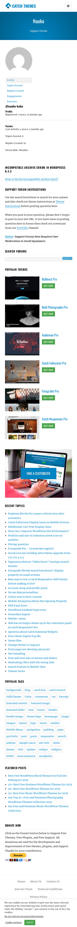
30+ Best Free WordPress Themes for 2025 (34, 788)
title (20, 749)
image (65, 716)
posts (33, 736)
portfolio (12, 736)
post (24, 736)
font (31, 709)
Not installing (16, 653)
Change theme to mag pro (24, 644)
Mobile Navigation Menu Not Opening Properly (37, 601)
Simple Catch (27, 742)
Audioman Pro (50, 335)
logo (33, 723)
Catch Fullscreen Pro (54, 363)
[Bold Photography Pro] (23, 315)
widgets (56, 749)
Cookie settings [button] (13, 922)
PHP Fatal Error (17, 605)
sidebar (11, 742)
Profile (10, 80)
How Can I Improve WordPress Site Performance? (38, 531)
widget (43, 749)
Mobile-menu (17, 618)
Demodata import (19, 614)
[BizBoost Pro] (23, 287)
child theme (13, 696)
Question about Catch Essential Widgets (33, 631)
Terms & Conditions (49, 889)
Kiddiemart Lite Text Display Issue (29, 526)
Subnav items (16, 671)
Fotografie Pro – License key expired (31, 548)
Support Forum (38, 31)
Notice (9, 236)
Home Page (34, 716)
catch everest (57, 690)
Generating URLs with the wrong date (31, 662)
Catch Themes (24, 6)
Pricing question (18, 544)
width (10, 756)
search (62, 736)
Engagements (14, 96)
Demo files (14, 640)
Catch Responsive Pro (55, 419)
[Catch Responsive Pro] (23, 427)
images (10, 723)
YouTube (22, 227)
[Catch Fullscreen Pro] (23, 371)
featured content (16, 703)
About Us (35, 881)
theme (10, 749)
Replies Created (15, 90)
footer (41, 709)
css (54, 696)
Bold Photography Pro (55, 307)
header (53, 709)
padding (49, 729)
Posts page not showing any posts (29, 649)
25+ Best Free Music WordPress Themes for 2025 (38, 793)
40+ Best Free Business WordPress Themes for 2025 (40, 784)
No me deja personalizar (23, 592)
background (13, 690)
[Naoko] (18, 62)
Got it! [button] (30, 922)
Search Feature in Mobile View (27, 666)
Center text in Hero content (25, 596)
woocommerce (26, 756)
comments (41, 696)
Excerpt (64, 696)
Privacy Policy (38, 896)
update (31, 749)
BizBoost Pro (49, 279)
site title (44, 742)
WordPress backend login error (27, 609)
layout (23, 723)
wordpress (45, 756)
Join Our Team (23, 889)
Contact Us (53, 881)
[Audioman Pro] (23, 343)
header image (14, 716)
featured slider (15, 709)
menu (43, 723)
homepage (51, 716)
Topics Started (14, 85)
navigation (33, 729)
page (60, 729)
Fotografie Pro (50, 391)
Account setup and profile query (28, 588)
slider (56, 742)
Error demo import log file (24, 636)
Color (28, 696)
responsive (47, 736)
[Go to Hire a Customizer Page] (38, 473)
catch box (40, 690)
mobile (54, 723)
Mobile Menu (14, 729)
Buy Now (48, 286)
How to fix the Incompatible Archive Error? (31, 179)
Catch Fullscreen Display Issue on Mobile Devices (38, 522)
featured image (40, 703)
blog (27, 690)
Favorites (12, 101)
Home (21, 881)
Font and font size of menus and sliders (32, 658)
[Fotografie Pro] (23, 399)
